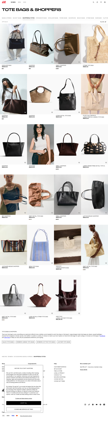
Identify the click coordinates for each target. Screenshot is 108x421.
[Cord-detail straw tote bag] (40, 295)
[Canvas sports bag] (67, 245)
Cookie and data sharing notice (23, 398)
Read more (83, 369)
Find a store (58, 371)
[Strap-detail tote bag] (67, 94)
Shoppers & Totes (40, 356)
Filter (102, 22)
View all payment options (26, 416)
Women (13, 2)
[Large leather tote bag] (67, 295)
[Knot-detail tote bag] (40, 194)
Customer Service (60, 367)
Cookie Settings (59, 381)
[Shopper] (40, 44)
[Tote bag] (40, 144)
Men (19, 2)
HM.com (4, 356)
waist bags (7, 337)
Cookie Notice (58, 379)
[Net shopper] (13, 194)
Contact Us (58, 375)
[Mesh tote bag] (40, 245)
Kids (24, 2)
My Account (58, 369)
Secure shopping (59, 377)
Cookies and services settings (23, 409)
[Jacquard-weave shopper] (13, 245)
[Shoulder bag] (13, 44)
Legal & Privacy (59, 373)
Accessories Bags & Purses (23, 356)
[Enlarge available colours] (3, 69)
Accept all (23, 403)
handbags (102, 336)
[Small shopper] (67, 44)
